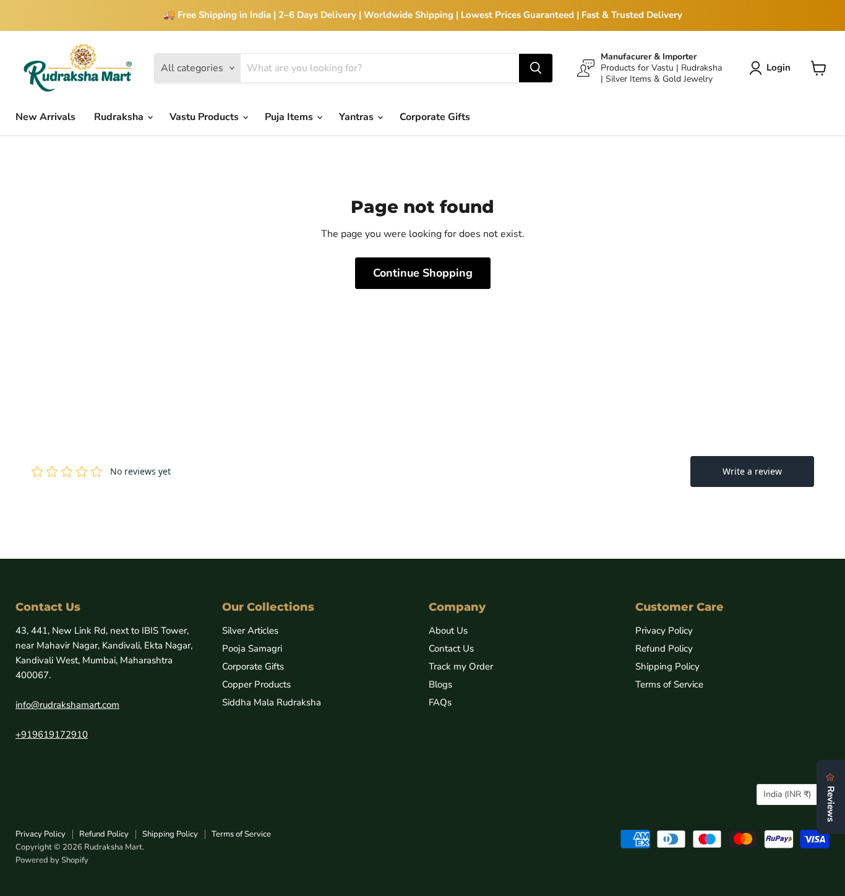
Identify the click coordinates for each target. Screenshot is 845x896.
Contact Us (451, 648)
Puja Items (290, 117)
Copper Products (256, 684)
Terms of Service (669, 684)
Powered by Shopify (51, 860)
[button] (772, 68)
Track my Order (461, 666)
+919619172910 (51, 734)
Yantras (357, 117)
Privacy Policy (664, 630)
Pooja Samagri (252, 648)
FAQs (440, 702)
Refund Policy (664, 648)
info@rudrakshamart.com (67, 705)
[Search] (535, 68)
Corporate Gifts (435, 117)
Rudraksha (120, 117)
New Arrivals (45, 117)
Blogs (440, 684)
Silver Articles (250, 630)
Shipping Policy (667, 666)
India (787, 794)
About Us (448, 630)
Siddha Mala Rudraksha (271, 702)
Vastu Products (205, 117)
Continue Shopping (423, 272)
